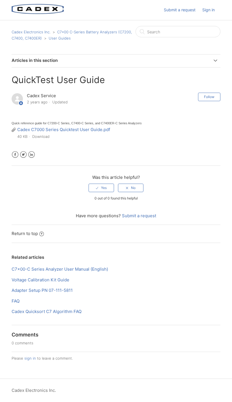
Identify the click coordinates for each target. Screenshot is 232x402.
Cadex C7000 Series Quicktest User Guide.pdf (63, 129)
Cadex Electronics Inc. (31, 32)
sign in (30, 358)
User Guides (60, 38)
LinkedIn (31, 154)
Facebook (15, 154)
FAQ (16, 301)
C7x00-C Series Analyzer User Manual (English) (60, 269)
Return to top (25, 233)
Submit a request (180, 9)
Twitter (23, 154)
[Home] (38, 13)
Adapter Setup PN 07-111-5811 (42, 290)
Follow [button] (209, 97)
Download (41, 136)
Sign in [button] (208, 9)
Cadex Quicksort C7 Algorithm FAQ (46, 311)
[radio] (101, 188)
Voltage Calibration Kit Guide (40, 280)
